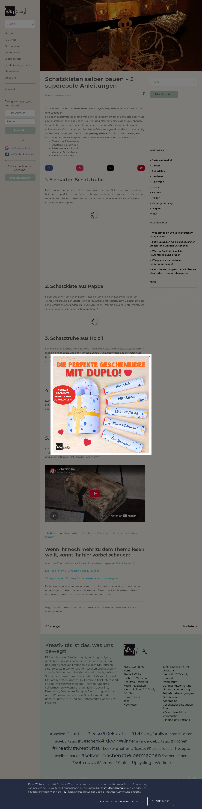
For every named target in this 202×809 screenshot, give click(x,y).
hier (65, 791)
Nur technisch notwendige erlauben (120, 801)
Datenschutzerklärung (109, 787)
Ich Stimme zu (161, 801)
